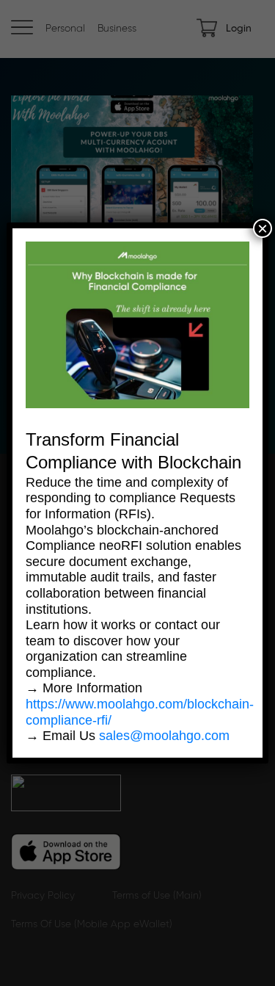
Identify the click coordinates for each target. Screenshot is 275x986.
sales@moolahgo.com (164, 735)
